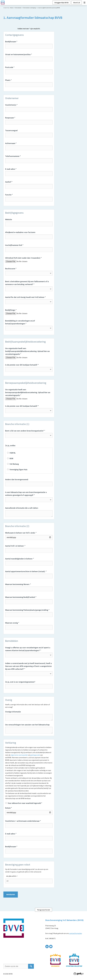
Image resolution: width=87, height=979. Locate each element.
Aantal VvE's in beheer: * (15, 546)
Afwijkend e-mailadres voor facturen (20, 232)
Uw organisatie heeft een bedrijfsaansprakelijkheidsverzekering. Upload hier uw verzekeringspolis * (27, 351)
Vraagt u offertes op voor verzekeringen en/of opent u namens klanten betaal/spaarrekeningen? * (27, 649)
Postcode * (9, 67)
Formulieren (18, 7)
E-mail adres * (10, 169)
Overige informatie (13, 711)
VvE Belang (14, 464)
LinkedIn (47, 946)
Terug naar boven (43, 910)
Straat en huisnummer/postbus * (18, 54)
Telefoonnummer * (13, 156)
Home (11, 7)
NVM (11, 458)
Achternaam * (11, 143)
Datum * (8, 808)
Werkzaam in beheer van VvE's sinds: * (20, 533)
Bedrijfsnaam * (11, 41)
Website (8, 219)
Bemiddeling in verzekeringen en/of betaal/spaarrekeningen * (20, 322)
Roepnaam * (10, 117)
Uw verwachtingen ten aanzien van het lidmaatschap (27, 724)
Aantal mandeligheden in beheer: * (19, 558)
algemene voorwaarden (19, 755)
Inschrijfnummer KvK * (14, 245)
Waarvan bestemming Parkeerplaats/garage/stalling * (27, 610)
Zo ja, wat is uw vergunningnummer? (20, 682)
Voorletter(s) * (11, 105)
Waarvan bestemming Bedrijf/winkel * (20, 597)
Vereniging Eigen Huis (18, 469)
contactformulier (75, 933)
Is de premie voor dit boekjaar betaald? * (22, 365)
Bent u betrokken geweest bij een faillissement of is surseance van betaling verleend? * (27, 283)
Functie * (9, 194)
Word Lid (76, 2)
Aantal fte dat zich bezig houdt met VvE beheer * (25, 297)
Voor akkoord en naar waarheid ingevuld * (25, 803)
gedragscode (35, 755)
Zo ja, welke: (10, 445)
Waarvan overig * (12, 623)
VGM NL (13, 453)
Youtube (51, 946)
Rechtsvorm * (10, 268)
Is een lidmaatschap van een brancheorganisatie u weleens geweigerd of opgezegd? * (26, 493)
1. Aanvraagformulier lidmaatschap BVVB (48, 7)
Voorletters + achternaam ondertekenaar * (23, 821)
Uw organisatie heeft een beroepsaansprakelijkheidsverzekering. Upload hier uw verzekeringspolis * (27, 392)
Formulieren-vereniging (29, 7)
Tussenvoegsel (11, 130)
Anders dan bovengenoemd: (16, 479)
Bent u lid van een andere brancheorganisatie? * (25, 431)
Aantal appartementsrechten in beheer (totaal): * (26, 571)
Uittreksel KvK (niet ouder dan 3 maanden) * (23, 258)
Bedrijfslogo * (11, 310)
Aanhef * (8, 182)
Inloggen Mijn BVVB (61, 2)
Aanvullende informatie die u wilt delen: (21, 508)
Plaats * (8, 80)
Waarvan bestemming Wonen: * (18, 584)
